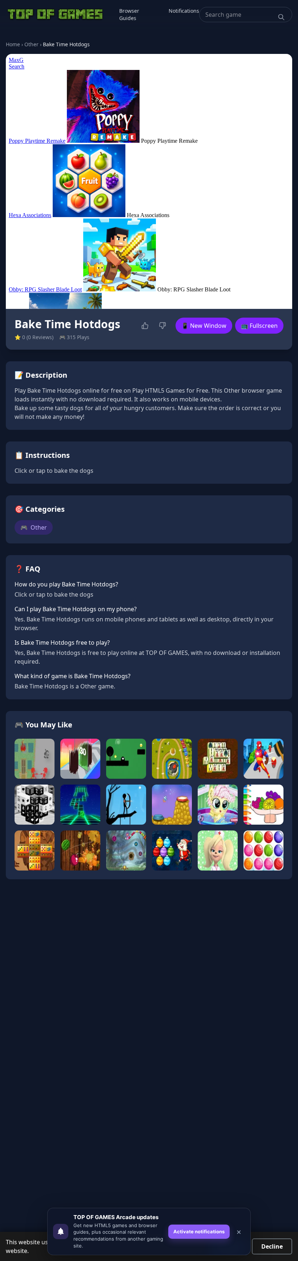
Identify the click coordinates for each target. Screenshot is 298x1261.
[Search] (281, 17)
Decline (272, 1246)
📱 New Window (203, 326)
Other (31, 44)
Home (13, 44)
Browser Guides (129, 14)
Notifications (184, 10)
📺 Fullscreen (259, 326)
